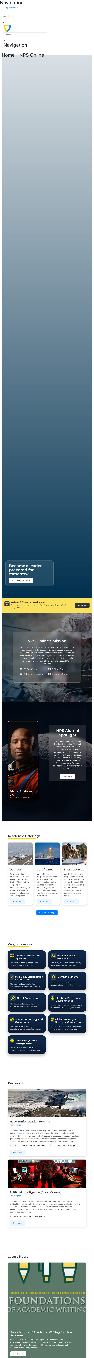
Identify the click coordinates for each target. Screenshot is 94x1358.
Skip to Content (11, 8)
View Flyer (82, 605)
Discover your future (21, 580)
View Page (17, 901)
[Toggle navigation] (5, 50)
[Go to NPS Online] (24, 28)
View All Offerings (47, 912)
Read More (67, 776)
